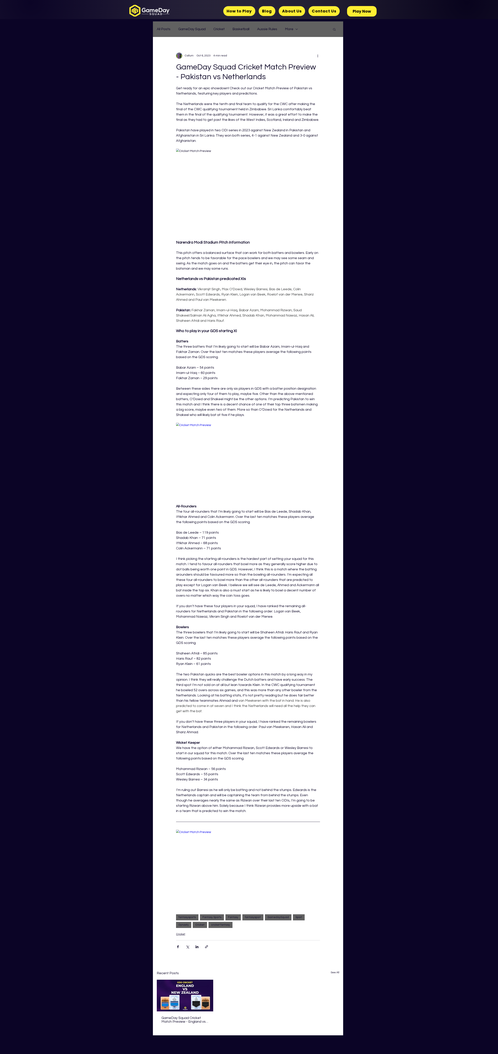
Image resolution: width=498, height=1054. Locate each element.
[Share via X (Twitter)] (187, 947)
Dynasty (184, 924)
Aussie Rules (267, 29)
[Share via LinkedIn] (197, 947)
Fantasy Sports (212, 917)
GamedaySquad (278, 917)
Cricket (219, 29)
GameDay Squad (192, 29)
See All (335, 972)
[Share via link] (206, 947)
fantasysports (187, 917)
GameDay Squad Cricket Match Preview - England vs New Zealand (183, 1019)
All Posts (163, 29)
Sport (298, 917)
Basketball (240, 29)
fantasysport (253, 917)
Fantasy (233, 917)
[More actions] (317, 55)
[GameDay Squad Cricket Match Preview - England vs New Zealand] (185, 995)
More (289, 29)
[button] (334, 29)
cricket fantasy (220, 924)
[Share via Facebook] (178, 947)
